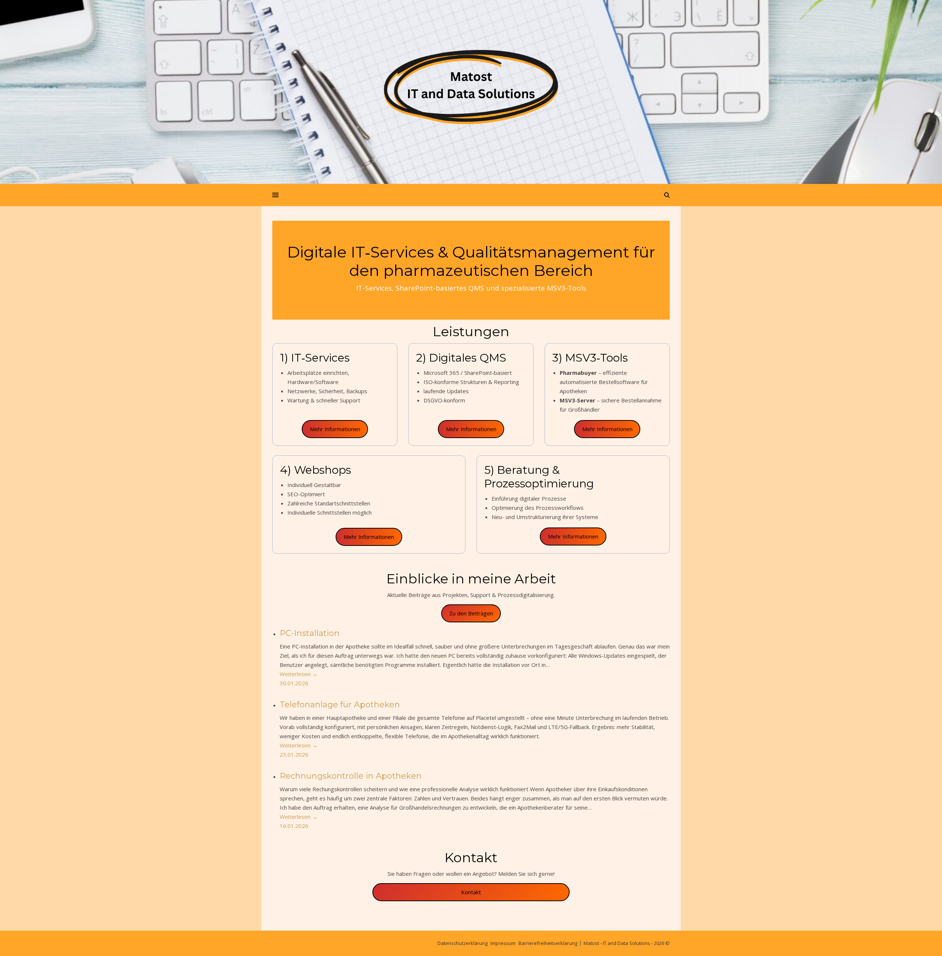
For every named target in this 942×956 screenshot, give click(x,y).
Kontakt (471, 892)
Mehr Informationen (335, 429)
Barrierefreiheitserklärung (547, 943)
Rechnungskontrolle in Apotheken (351, 776)
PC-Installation (310, 633)
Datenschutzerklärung (463, 943)
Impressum (503, 943)
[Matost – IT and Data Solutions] (471, 85)
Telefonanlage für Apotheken (340, 705)
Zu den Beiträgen (471, 613)
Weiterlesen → (299, 674)
